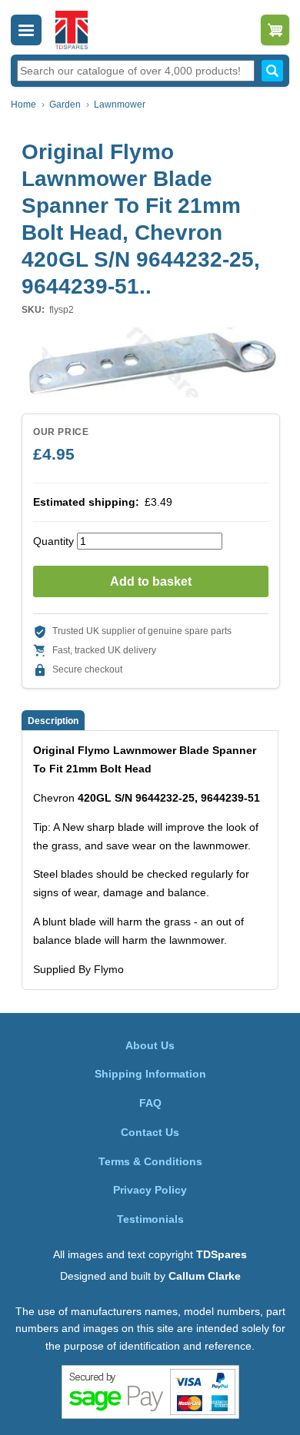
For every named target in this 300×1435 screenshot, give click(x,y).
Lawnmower (119, 104)
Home (23, 104)
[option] (150, 362)
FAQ (150, 1103)
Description (53, 721)
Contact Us (150, 1132)
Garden (65, 104)
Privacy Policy (150, 1190)
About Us (150, 1045)
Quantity (53, 541)
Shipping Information (150, 1074)
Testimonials (150, 1219)
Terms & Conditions (150, 1161)
